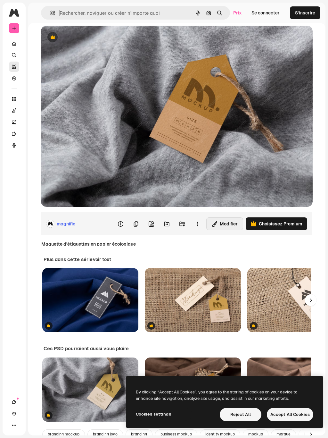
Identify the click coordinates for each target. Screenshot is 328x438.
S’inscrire (305, 13)
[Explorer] (14, 78)
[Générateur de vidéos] (14, 134)
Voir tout (102, 259)
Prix (237, 13)
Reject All (240, 414)
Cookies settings (153, 414)
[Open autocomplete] (50, 13)
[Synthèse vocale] (14, 145)
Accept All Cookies (290, 414)
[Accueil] (14, 43)
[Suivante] (310, 300)
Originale (83, 38)
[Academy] (14, 414)
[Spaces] (14, 110)
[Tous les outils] (14, 99)
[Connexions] (14, 402)
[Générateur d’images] (14, 122)
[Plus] (14, 425)
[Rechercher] (14, 55)
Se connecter (265, 13)
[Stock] (14, 67)
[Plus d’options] (197, 223)
